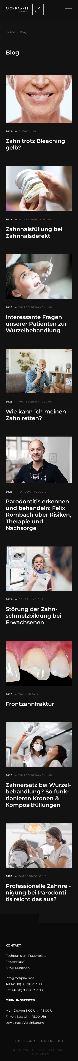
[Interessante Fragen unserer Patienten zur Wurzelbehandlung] (39, 298)
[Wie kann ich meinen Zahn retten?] (39, 392)
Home (10, 32)
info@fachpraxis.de (20, 978)
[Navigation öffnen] (68, 12)
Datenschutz (53, 1040)
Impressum (25, 1040)
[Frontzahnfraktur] (39, 685)
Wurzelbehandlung (35, 219)
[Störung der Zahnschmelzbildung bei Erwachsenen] (39, 590)
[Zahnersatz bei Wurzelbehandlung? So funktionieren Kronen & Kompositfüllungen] (39, 766)
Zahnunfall (28, 694)
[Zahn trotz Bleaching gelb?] (39, 122)
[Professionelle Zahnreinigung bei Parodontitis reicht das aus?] (39, 866)
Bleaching (27, 131)
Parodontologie (32, 491)
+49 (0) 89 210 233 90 (26, 984)
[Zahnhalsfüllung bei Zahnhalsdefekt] (39, 210)
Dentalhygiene (31, 599)
